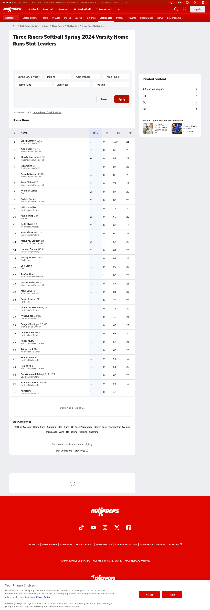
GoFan (97, 560)
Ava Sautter (27, 274)
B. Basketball (82, 9)
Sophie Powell (28, 357)
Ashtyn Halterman (30, 307)
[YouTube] (179, 2)
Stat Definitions (64, 450)
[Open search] (176, 9)
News (160, 17)
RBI (60, 426)
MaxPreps (10, 2)
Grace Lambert (28, 140)
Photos (120, 17)
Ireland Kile (27, 365)
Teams (45, 17)
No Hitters (71, 431)
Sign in (197, 9)
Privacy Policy (84, 544)
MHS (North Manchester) (32, 243)
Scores (78, 17)
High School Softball (29, 26)
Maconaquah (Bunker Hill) (32, 160)
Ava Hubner (27, 315)
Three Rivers (58, 26)
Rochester (25, 260)
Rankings (91, 17)
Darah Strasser (28, 299)
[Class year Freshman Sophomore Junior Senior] (72, 84)
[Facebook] (203, 2)
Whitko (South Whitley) (31, 151)
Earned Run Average (119, 426)
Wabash (24, 218)
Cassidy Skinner (29, 174)
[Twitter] (195, 2)
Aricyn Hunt (27, 349)
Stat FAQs (80, 450)
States (67, 17)
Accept (149, 594)
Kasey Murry (27, 340)
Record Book (146, 17)
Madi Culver (27, 290)
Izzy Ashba (26, 165)
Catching (93, 431)
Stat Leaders (73, 26)
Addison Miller (28, 207)
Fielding (83, 431)
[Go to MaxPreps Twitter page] (116, 528)
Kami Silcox (27, 232)
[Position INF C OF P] (111, 84)
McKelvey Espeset (30, 240)
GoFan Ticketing (30, 2)
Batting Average (22, 426)
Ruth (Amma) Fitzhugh (32, 374)
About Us (33, 544)
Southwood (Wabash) (30, 143)
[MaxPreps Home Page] (14, 26)
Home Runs (39, 426)
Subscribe (66, 544)
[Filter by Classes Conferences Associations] (87, 76)
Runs (66, 426)
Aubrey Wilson (28, 257)
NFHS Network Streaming (61, 2)
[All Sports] (120, 9)
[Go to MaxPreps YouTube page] (93, 528)
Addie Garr (26, 148)
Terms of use (104, 544)
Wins (61, 431)
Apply (121, 99)
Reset (104, 99)
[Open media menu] (184, 9)
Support (174, 544)
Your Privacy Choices (152, 544)
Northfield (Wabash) (30, 227)
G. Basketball (104, 9)
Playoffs (131, 17)
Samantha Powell (30, 382)
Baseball (63, 9)
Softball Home (30, 17)
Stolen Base (100, 426)
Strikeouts (51, 431)
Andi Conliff (27, 215)
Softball (33, 9)
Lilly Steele (26, 265)
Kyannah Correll (29, 190)
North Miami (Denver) (30, 210)
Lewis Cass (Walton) (30, 235)
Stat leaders (106, 17)
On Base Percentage (82, 426)
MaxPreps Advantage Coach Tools (104, 2)
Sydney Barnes (28, 199)
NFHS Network (113, 560)
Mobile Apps (49, 544)
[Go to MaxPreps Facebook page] (128, 528)
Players (56, 17)
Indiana (45, 26)
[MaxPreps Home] (12, 9)
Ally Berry (26, 390)
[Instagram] (187, 2)
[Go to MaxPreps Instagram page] (105, 528)
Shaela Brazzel (28, 157)
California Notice (126, 544)
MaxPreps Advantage (137, 560)
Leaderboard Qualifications (47, 112)
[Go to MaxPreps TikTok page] (81, 528)
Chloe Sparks (27, 332)
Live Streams (174, 17)
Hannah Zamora (29, 249)
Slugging (51, 426)
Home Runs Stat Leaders (93, 26)
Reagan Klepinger (30, 324)
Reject (172, 594)
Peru (23, 193)
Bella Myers (27, 224)
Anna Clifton (27, 182)
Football (48, 9)
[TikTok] (171, 2)
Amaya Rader (28, 282)
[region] (105, 595)
